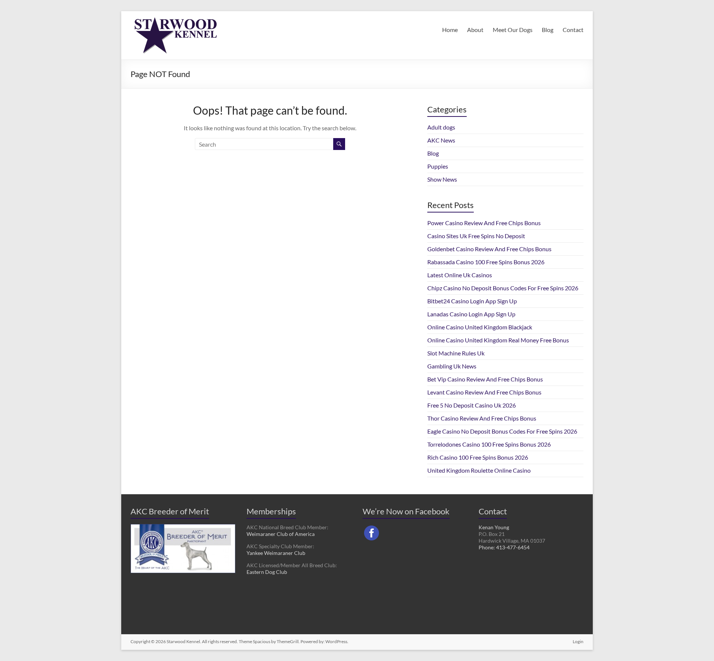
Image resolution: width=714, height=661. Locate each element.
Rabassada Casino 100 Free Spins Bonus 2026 (485, 261)
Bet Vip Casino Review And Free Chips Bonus (485, 379)
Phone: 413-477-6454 (504, 547)
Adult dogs (441, 127)
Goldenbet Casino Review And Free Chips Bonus (489, 248)
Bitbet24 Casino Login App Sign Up (472, 300)
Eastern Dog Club (267, 572)
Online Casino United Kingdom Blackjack (479, 326)
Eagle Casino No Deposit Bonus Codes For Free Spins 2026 (502, 431)
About (475, 29)
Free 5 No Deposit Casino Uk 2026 (471, 405)
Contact (573, 29)
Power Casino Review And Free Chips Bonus (484, 222)
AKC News (441, 140)
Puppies (437, 166)
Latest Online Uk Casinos (459, 274)
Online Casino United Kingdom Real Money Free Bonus (498, 340)
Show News (442, 179)
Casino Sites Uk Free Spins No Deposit (476, 235)
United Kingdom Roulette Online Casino (479, 470)
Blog (547, 29)
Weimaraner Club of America (281, 534)
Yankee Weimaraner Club (276, 553)
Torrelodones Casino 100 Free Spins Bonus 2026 (489, 444)
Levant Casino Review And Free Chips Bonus (484, 392)
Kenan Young (494, 527)
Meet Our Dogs (513, 29)
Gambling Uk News (451, 366)
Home (450, 29)
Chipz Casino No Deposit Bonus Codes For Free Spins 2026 (502, 287)
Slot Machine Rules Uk (456, 353)
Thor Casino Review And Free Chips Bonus (481, 418)
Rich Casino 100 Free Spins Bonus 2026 (477, 457)
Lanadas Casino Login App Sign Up (471, 313)
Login (578, 641)
